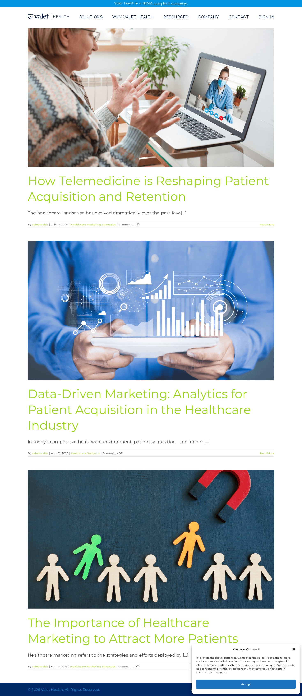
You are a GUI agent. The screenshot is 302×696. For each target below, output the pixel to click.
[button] (294, 649)
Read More (266, 224)
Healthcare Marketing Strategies (93, 224)
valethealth (40, 224)
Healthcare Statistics (85, 453)
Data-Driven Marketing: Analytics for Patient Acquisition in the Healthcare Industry (139, 409)
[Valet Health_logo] (48, 15)
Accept (246, 684)
